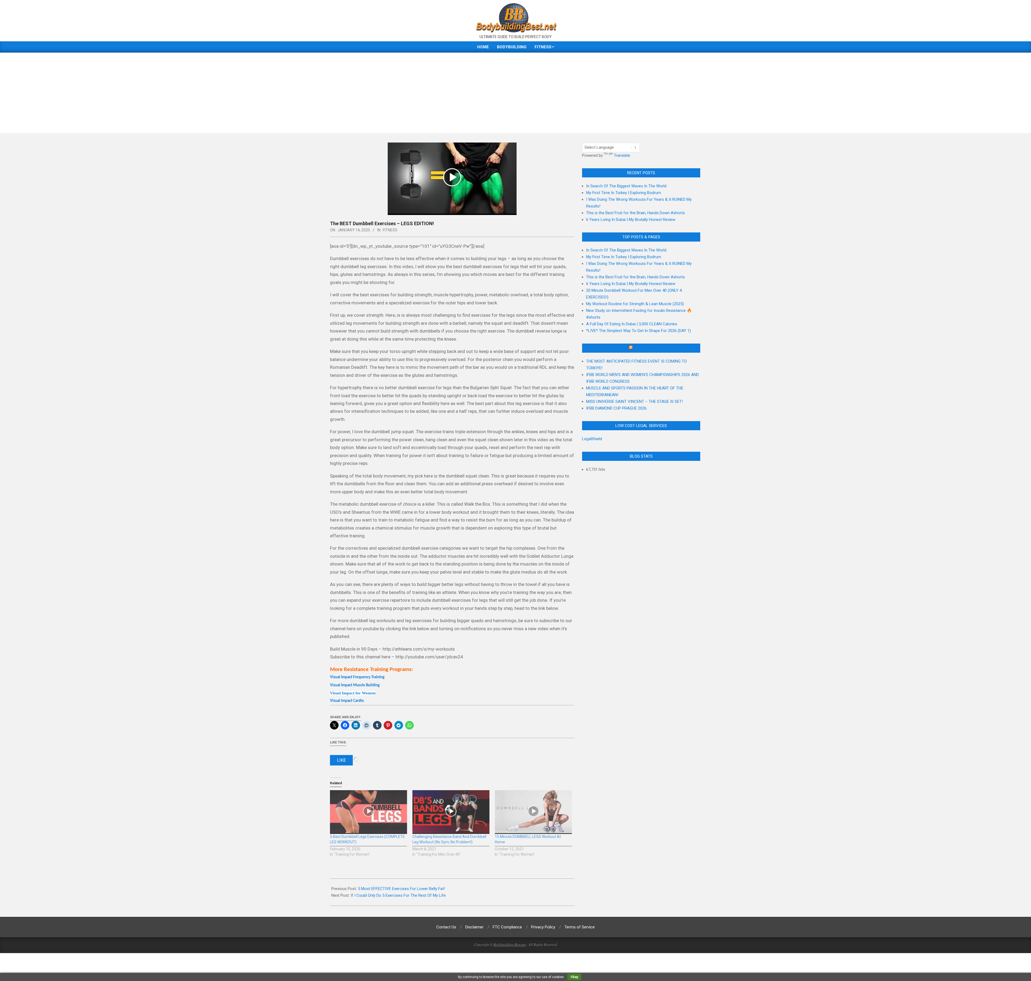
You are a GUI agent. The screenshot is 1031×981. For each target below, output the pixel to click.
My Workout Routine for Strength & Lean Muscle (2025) (635, 303)
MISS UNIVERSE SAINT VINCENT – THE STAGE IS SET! (634, 401)
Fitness (390, 230)
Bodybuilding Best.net (509, 944)
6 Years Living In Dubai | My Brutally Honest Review (630, 219)
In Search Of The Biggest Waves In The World (626, 186)
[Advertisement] (515, 92)
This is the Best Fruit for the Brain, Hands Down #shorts (635, 212)
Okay (574, 977)
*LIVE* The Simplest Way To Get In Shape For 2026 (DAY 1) (638, 330)
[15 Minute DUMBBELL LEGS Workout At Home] (533, 812)
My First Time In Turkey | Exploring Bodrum (623, 192)
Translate (622, 155)
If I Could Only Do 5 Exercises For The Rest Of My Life (398, 895)
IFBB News (644, 348)
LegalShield (592, 438)
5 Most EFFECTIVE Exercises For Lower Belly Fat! (401, 888)
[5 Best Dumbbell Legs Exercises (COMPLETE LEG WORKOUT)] (368, 812)
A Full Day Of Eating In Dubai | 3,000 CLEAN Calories (631, 324)
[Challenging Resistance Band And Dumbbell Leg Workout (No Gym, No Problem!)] (450, 812)
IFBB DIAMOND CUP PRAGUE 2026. (616, 408)
